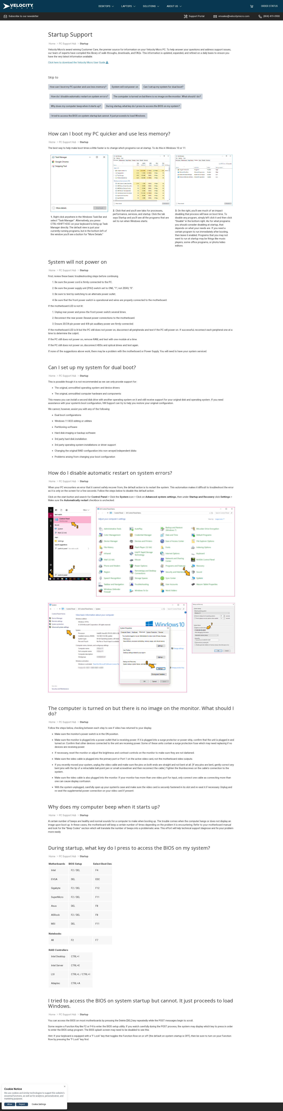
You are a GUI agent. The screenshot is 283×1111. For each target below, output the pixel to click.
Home (52, 43)
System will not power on (125, 87)
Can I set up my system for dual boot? (163, 87)
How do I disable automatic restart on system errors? (79, 96)
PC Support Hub (67, 43)
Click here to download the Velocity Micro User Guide (77, 62)
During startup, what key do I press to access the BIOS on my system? (143, 106)
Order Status (269, 6)
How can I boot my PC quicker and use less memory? (78, 87)
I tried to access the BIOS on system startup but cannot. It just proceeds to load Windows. (98, 115)
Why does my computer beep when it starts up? (76, 106)
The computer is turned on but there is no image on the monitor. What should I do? (157, 96)
